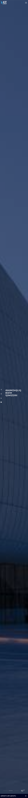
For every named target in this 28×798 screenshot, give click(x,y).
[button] (5, 790)
